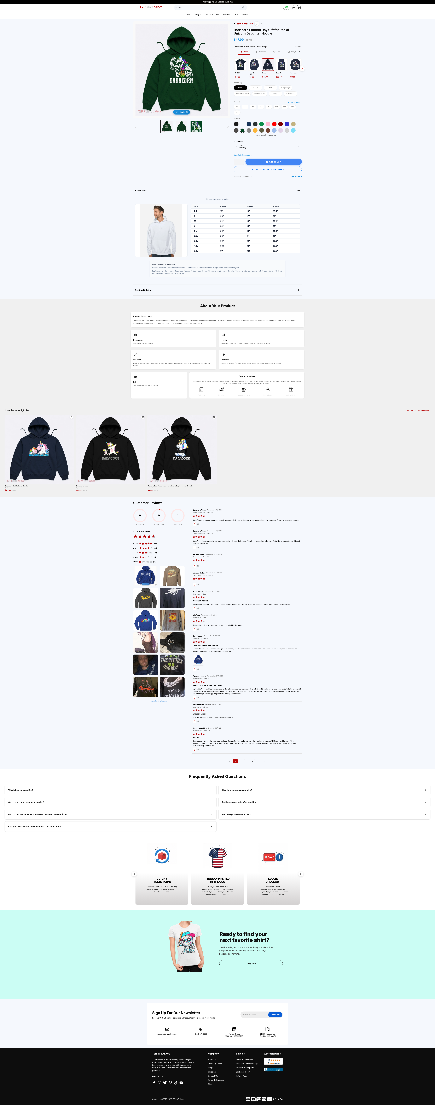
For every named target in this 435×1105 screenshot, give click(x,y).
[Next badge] (300, 874)
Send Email (275, 1015)
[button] (257, 23)
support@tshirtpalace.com (167, 1034)
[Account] (293, 7)
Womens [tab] (262, 52)
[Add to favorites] (71, 417)
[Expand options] (298, 146)
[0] (299, 7)
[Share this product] (261, 23)
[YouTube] (181, 1083)
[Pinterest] (170, 1083)
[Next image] (228, 127)
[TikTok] (176, 1083)
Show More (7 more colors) (266, 135)
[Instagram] (159, 1083)
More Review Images (159, 701)
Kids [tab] (278, 52)
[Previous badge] (134, 874)
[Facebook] (154, 1083)
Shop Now (251, 964)
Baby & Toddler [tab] (297, 52)
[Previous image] (135, 127)
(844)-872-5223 (201, 1034)
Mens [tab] (245, 52)
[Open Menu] (136, 7)
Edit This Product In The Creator (269, 169)
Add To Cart (275, 162)
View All (298, 46)
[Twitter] (165, 1083)
